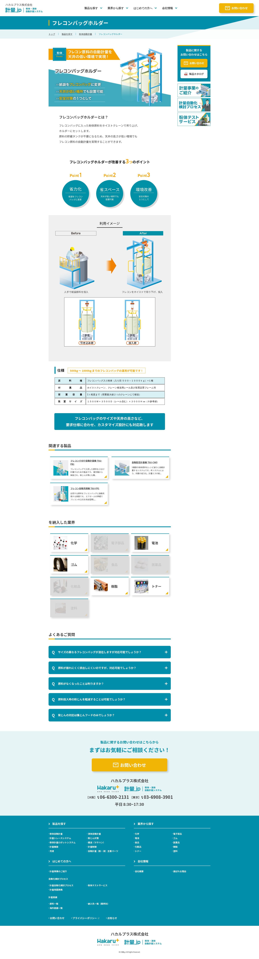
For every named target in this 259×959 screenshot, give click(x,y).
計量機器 (54, 846)
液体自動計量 (94, 833)
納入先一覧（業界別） (99, 903)
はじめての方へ (143, 8)
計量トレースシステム (60, 838)
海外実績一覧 (56, 908)
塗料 (175, 851)
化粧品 (138, 846)
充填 (52, 851)
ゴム (175, 838)
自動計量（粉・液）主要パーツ (103, 851)
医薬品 (176, 842)
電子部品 (177, 833)
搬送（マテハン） (96, 842)
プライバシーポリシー (85, 918)
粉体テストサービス (97, 885)
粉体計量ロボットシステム (63, 842)
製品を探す (91, 8)
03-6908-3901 (158, 797)
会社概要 (139, 871)
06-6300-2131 (114, 797)
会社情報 (167, 8)
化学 (137, 833)
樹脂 (175, 846)
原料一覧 (54, 903)
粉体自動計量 (85, 34)
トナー (138, 851)
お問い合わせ (239, 8)
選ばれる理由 (179, 871)
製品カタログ (196, 74)
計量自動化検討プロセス (61, 885)
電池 (137, 838)
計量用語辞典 (56, 889)
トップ (52, 34)
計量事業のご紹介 (58, 871)
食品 (137, 842)
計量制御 (92, 846)
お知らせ (112, 918)
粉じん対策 (93, 838)
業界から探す (116, 8)
